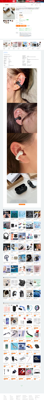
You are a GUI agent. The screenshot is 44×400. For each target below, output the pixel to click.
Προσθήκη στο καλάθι (23, 25)
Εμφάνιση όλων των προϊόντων (6, 278)
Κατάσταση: (17, 18)
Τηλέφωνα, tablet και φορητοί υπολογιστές (12, 6)
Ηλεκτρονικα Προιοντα (6, 6)
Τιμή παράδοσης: (17, 22)
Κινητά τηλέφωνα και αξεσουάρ (19, 6)
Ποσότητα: (17, 23)
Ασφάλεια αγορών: (17, 28)
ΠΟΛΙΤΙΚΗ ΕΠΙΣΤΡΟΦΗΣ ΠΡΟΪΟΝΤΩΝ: (17, 32)
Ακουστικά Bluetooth (24, 6)
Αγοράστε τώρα (18, 25)
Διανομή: (16, 20)
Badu (3, 6)
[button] (4, 4)
